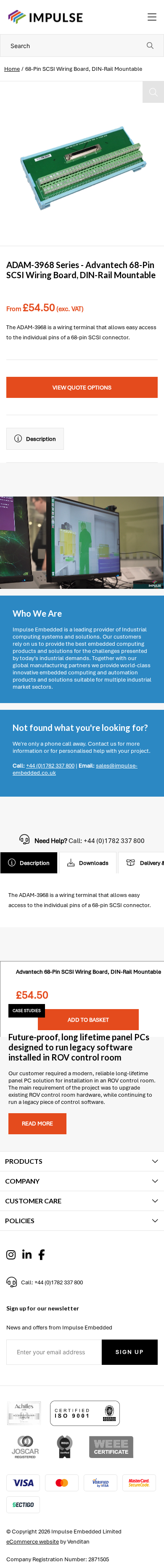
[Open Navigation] (152, 17)
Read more (37, 1123)
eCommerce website (32, 1541)
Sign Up (130, 1352)
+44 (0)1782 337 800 (50, 765)
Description (41, 439)
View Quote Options (82, 387)
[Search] (150, 45)
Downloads (93, 863)
